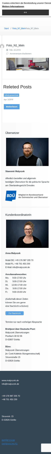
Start (6, 28)
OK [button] (25, 12)
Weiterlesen (11, 107)
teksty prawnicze (11, 95)
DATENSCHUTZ (9, 444)
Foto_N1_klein (19, 28)
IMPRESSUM (8, 440)
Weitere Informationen (13, 6)
